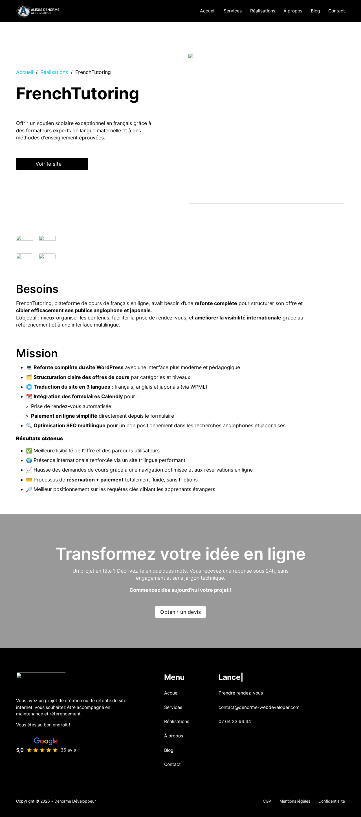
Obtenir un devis (180, 612)
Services (233, 11)
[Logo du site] (38, 11)
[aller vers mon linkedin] (221, 736)
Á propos (292, 11)
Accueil (207, 11)
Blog (315, 11)
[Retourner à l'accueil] (41, 680)
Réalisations (262, 11)
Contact (336, 11)
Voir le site (48, 164)
